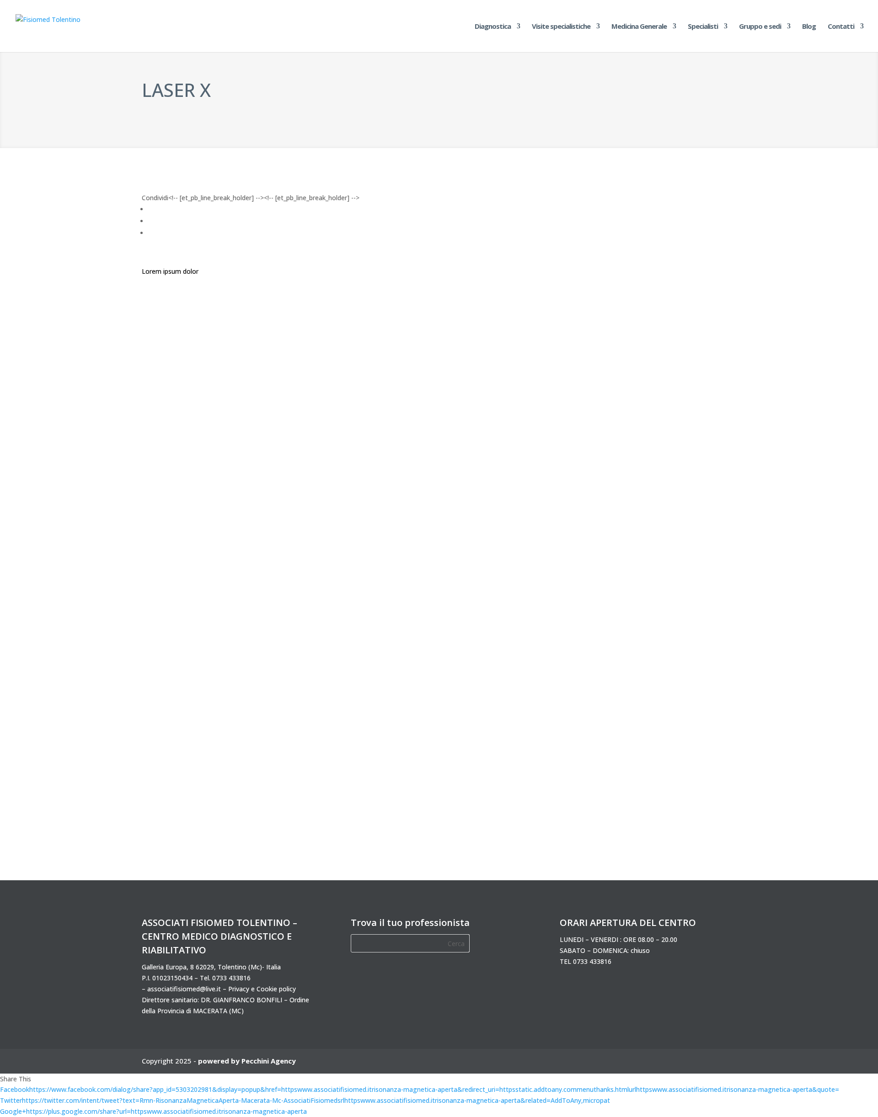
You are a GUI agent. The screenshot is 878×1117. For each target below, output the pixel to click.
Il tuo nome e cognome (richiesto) (627, 241)
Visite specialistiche (561, 27)
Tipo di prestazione (605, 400)
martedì (599, 480)
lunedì (596, 469)
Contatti (841, 27)
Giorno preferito (601, 453)
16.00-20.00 (605, 590)
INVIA (703, 668)
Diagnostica (493, 27)
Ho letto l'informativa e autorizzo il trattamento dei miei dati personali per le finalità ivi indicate (638, 642)
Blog (809, 27)
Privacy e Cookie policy (262, 988)
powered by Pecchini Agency (247, 1060)
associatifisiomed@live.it (184, 988)
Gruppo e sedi (760, 27)
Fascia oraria (596, 551)
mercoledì (602, 492)
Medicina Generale (639, 27)
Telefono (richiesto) (606, 347)
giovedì (599, 503)
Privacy (587, 615)
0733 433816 (231, 977)
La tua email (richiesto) (611, 294)
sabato (598, 526)
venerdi (599, 515)
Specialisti (703, 27)
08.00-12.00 (605, 567)
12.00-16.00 (605, 578)
